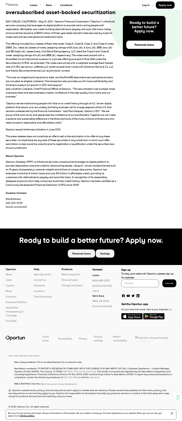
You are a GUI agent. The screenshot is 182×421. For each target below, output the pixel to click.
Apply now (165, 5)
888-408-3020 (70, 371)
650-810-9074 (14, 202)
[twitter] (133, 296)
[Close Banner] (172, 414)
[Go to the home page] (15, 5)
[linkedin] (138, 296)
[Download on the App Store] (132, 316)
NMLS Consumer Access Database (57, 384)
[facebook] (123, 296)
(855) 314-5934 (100, 301)
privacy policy (27, 415)
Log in (95, 290)
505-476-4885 (71, 377)
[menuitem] (35, 5)
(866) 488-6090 (101, 280)
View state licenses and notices (24, 355)
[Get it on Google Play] (154, 316)
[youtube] (128, 296)
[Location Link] (177, 397)
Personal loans (144, 44)
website (93, 377)
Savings (105, 253)
